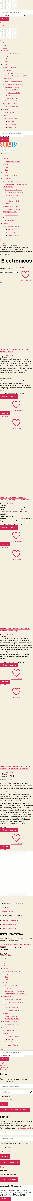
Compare (5, 413)
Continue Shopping (9, 1179)
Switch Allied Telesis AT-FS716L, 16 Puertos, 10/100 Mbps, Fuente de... (15, 767)
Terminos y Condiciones (10, 920)
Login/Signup (4, 956)
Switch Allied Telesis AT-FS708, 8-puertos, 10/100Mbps (15, 630)
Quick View (4, 416)
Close (11, 956)
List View (22, 268)
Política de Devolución (9, 924)
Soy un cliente (6, 1147)
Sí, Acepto (6, 1199)
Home (2, 245)
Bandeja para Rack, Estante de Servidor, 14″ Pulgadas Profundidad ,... (16, 499)
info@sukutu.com (8, 912)
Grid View (16, 268)
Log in (4, 1104)
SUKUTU (9, 355)
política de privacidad (25, 1128)
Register (5, 1156)
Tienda (6, 245)
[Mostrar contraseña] (31, 1092)
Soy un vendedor (7, 1152)
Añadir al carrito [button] (9, 396)
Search (4, 19)
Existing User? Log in (10, 1162)
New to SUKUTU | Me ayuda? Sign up (15, 1110)
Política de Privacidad (9, 928)
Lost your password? (7, 1099)
